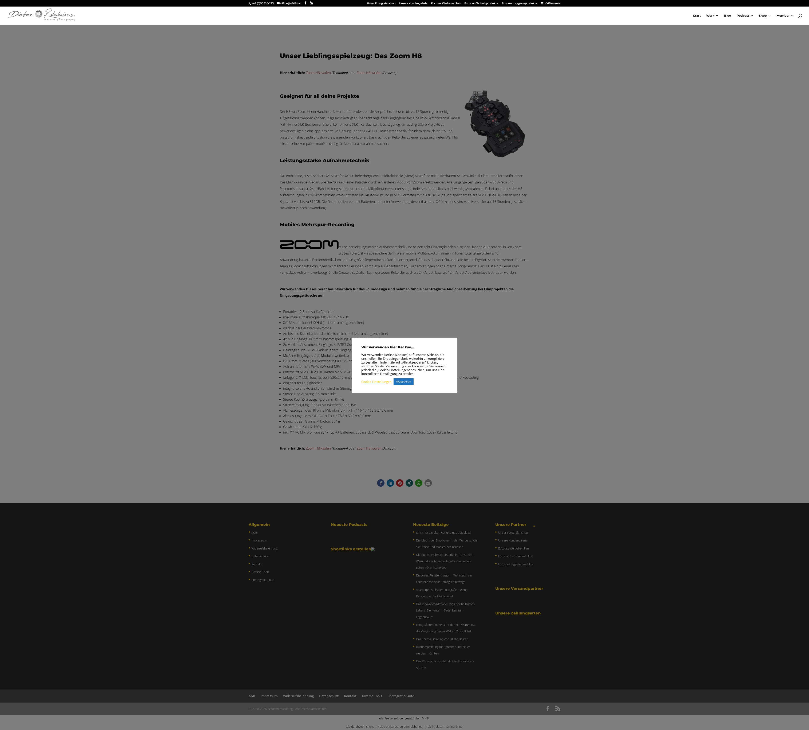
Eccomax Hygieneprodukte (519, 3)
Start (697, 16)
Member (783, 16)
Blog (727, 16)
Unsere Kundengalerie (413, 3)
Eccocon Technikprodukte (481, 3)
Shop (763, 16)
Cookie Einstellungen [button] (376, 382)
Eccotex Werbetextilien (446, 3)
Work (710, 16)
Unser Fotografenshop (381, 3)
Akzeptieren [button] (403, 381)
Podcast (743, 16)
